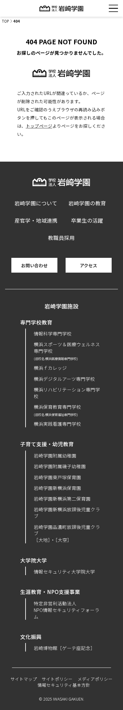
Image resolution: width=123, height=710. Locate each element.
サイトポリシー (57, 679)
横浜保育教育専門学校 (57, 410)
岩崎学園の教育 (87, 203)
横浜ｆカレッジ (50, 367)
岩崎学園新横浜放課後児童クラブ (67, 512)
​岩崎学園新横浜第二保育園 (62, 498)
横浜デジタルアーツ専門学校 (64, 378)
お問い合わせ (34, 265)
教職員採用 (61, 237)
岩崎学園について (36, 203)
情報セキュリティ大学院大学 (64, 571)
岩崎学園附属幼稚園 (55, 455)
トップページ (39, 126)
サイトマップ (23, 679)
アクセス (88, 265)
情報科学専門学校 (53, 333)
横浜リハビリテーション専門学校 (67, 392)
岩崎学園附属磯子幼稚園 (60, 466)
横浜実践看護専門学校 (57, 423)
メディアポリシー (95, 679)
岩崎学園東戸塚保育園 (57, 477)
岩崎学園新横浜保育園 (57, 488)
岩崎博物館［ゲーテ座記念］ (64, 648)
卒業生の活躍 (87, 220)
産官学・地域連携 (36, 220)
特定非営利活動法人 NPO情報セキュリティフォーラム (66, 610)
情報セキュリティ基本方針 (64, 685)
